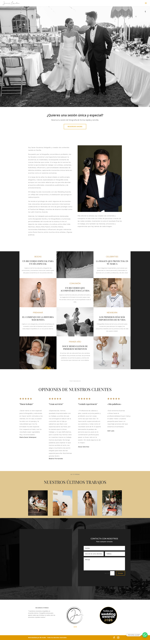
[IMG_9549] (62, 515)
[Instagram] (76, 627)
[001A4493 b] (38, 515)
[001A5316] (112, 515)
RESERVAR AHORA (75, 126)
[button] (145, 635)
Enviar (120, 573)
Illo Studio (43, 637)
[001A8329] (87, 515)
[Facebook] (74, 627)
